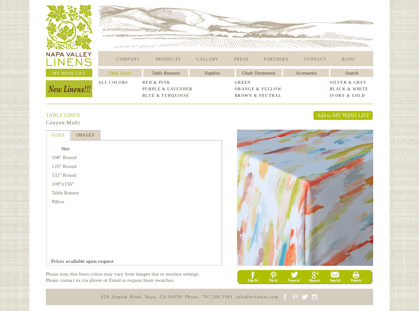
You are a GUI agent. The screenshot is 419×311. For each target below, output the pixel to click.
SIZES (58, 135)
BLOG (348, 59)
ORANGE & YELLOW (258, 89)
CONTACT (315, 59)
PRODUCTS (168, 59)
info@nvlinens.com (257, 296)
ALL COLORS (113, 82)
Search (351, 73)
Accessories (306, 73)
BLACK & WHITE (349, 89)
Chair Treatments (258, 73)
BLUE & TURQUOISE (165, 95)
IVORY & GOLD (347, 95)
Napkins (212, 73)
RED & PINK (156, 82)
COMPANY (128, 59)
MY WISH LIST (69, 73)
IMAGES (85, 135)
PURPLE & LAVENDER (167, 89)
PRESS (241, 59)
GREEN (243, 82)
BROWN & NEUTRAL (258, 95)
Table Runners (166, 73)
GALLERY (207, 59)
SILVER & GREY (348, 82)
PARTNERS (276, 59)
